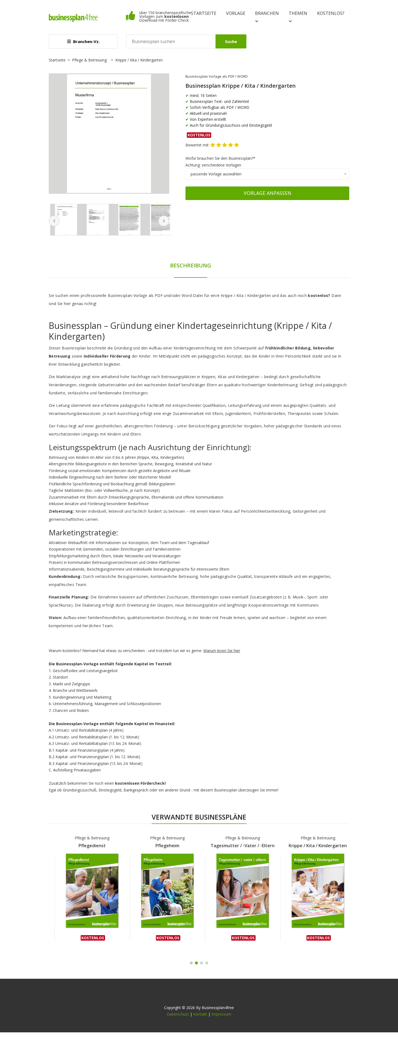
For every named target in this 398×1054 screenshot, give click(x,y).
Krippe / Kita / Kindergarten (312, 845)
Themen (298, 13)
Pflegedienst (86, 845)
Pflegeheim (162, 845)
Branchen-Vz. (86, 41)
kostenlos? (330, 13)
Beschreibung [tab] (190, 265)
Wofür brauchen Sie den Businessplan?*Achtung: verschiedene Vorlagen (220, 162)
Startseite (203, 13)
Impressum (221, 1014)
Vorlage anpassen (267, 193)
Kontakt (200, 1014)
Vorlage (235, 13)
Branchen (267, 13)
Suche (231, 41)
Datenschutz (178, 1014)
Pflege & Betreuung (89, 60)
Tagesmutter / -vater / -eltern (237, 845)
